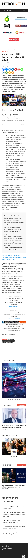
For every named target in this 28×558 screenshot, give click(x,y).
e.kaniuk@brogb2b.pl (14, 318)
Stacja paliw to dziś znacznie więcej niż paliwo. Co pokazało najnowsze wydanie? (13, 487)
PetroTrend (10, 339)
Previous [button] (4, 380)
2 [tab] (10, 399)
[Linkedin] (12, 69)
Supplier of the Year (7, 342)
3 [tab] (12, 399)
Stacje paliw (5, 49)
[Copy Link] (9, 72)
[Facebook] (3, 69)
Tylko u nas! (18, 49)
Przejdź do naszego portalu (11, 549)
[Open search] (24, 10)
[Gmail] (18, 69)
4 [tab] (16, 456)
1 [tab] (8, 399)
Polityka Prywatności (7, 548)
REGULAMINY (5, 546)
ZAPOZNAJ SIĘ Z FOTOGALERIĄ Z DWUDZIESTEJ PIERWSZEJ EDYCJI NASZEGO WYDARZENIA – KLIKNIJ (14, 257)
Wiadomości (5, 51)
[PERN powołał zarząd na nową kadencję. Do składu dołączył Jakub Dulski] (14, 415)
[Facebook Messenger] (6, 69)
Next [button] (24, 380)
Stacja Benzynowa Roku (8, 341)
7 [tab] (19, 399)
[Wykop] (3, 72)
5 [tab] (15, 399)
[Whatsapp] (21, 69)
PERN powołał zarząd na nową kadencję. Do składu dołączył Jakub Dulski (14, 426)
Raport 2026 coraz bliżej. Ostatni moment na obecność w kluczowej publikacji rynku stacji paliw (14, 514)
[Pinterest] (15, 69)
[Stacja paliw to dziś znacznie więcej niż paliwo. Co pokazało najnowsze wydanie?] (14, 475)
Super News (11, 49)
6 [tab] (17, 399)
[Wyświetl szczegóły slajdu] (14, 380)
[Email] (6, 72)
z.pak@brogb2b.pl (14, 306)
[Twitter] (9, 69)
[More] (12, 72)
